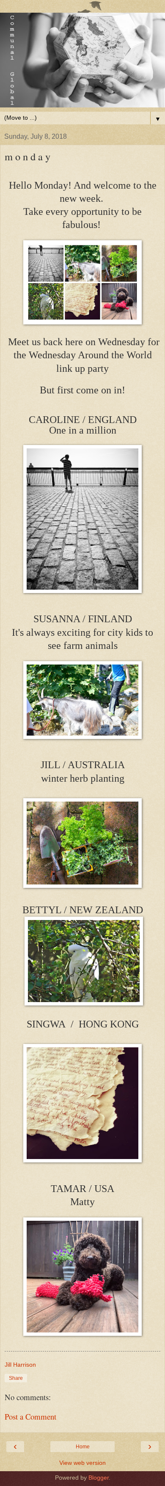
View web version (82, 1462)
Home (83, 1447)
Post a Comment (30, 1416)
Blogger (98, 1477)
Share (16, 1378)
